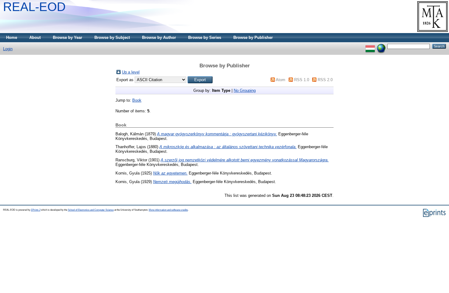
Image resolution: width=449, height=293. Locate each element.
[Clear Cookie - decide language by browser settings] (381, 46)
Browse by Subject (112, 37)
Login (8, 49)
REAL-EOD (34, 6)
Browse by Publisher (253, 37)
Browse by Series (204, 37)
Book (136, 100)
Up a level (131, 72)
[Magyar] (370, 46)
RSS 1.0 (301, 79)
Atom (280, 79)
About (35, 37)
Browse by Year (67, 37)
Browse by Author (159, 37)
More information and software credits (168, 209)
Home (11, 37)
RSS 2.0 (325, 79)
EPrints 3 (35, 209)
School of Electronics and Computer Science (91, 209)
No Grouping (245, 90)
